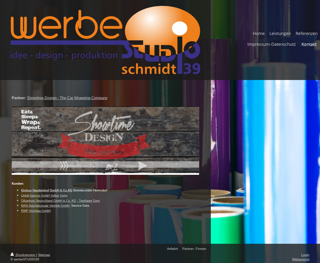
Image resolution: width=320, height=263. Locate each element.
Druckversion (25, 255)
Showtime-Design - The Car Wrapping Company (67, 98)
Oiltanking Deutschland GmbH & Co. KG (48, 200)
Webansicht (300, 259)
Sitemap (44, 255)
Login (305, 255)
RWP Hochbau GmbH (36, 211)
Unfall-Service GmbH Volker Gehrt (44, 195)
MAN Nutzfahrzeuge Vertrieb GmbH (45, 205)
